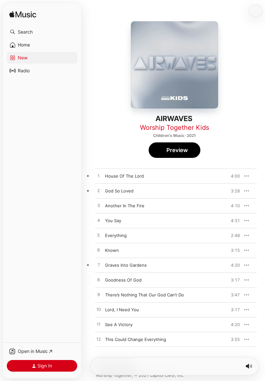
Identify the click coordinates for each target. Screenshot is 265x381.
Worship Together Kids (174, 127)
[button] (42, 31)
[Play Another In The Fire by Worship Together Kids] (98, 206)
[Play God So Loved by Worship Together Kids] (98, 191)
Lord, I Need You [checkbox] (122, 309)
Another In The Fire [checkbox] (124, 205)
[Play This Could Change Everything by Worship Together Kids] (98, 339)
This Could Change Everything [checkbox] (135, 339)
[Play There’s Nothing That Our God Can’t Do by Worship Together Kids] (98, 295)
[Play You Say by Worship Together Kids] (98, 220)
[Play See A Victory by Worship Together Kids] (98, 324)
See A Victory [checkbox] (118, 324)
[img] (22, 14)
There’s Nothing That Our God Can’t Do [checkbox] (144, 294)
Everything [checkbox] (116, 235)
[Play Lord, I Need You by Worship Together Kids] (98, 310)
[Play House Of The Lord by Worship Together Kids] (98, 176)
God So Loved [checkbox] (119, 190)
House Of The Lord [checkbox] (124, 176)
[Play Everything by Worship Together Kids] (98, 235)
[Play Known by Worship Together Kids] (98, 250)
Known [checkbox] (112, 250)
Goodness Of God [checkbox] (123, 280)
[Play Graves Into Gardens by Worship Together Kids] (98, 265)
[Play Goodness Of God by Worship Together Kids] (98, 280)
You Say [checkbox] (113, 220)
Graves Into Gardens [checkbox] (126, 265)
